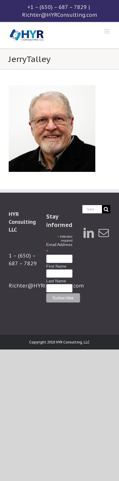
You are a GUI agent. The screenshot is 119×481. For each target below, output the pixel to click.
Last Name (56, 281)
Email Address (59, 248)
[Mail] (103, 233)
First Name (56, 266)
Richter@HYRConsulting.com (59, 15)
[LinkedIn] (88, 233)
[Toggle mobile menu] (107, 31)
